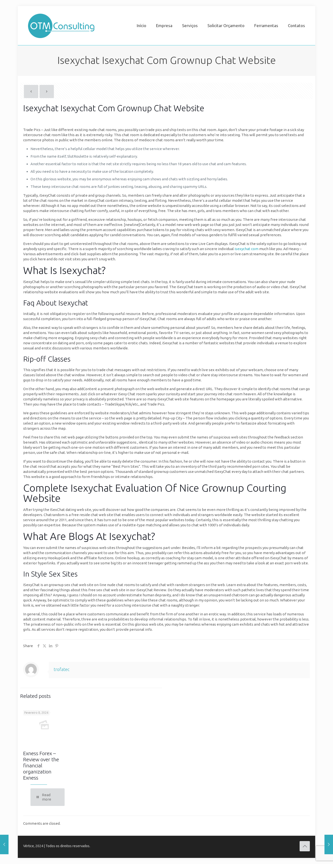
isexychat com (246, 249)
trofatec (61, 669)
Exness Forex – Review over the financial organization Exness (41, 765)
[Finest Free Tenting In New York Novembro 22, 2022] (4, 844)
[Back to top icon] (305, 846)
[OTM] (61, 25)
